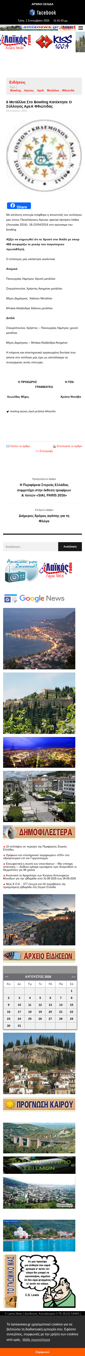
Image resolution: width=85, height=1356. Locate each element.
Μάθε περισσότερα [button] (36, 1339)
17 (19, 1011)
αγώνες (29, 90)
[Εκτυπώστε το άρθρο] (54, 446)
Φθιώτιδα (68, 90)
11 (29, 1004)
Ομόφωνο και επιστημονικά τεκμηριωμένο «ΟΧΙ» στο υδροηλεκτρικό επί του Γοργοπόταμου (36, 857)
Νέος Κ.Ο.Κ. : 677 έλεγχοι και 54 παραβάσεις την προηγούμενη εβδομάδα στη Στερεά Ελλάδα (34, 885)
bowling (15, 90)
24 (19, 1018)
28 (61, 1018)
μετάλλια (53, 90)
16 (8, 1011)
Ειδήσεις (17, 82)
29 (71, 1018)
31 (19, 1025)
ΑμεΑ (40, 90)
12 (40, 1004)
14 (61, 1004)
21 (61, 1011)
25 (30, 1018)
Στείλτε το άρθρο (20, 446)
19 (40, 1011)
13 (50, 1004)
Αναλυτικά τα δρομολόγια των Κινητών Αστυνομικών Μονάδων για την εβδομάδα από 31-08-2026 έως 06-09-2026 (39, 877)
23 (8, 1018)
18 (30, 1011)
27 (50, 1018)
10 (19, 1004)
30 (8, 1025)
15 (71, 1004)
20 (50, 1011)
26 (40, 1018)
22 (71, 1011)
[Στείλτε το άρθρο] (7, 446)
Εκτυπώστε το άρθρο (69, 446)
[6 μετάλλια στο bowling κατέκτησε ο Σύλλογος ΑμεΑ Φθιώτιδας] (44, 156)
